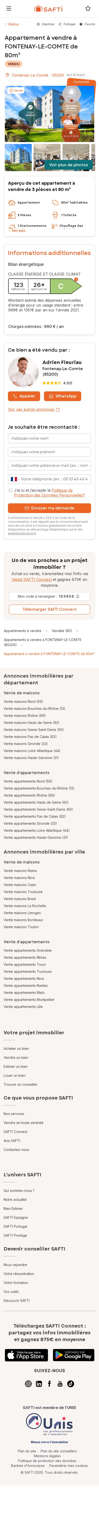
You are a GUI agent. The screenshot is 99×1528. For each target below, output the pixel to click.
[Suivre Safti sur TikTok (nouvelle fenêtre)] (70, 1384)
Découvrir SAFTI (17, 1300)
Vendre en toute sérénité (23, 1123)
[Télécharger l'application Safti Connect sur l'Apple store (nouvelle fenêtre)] (26, 1355)
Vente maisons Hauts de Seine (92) (32, 722)
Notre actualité (15, 1199)
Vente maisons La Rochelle (25, 906)
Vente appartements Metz (24, 992)
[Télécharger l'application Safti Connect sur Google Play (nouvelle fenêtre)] (73, 1355)
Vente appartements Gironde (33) (30, 823)
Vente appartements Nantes (26, 985)
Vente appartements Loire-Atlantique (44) (37, 830)
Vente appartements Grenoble (28, 950)
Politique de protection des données (47, 1461)
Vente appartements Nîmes (25, 957)
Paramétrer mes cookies (68, 1466)
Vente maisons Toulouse (23, 892)
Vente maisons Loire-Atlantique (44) (32, 751)
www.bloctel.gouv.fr (22, 533)
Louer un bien (14, 1075)
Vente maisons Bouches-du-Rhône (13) (34, 708)
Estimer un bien (16, 1066)
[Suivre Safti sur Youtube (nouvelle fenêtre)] (60, 1384)
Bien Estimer (13, 1208)
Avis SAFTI (12, 1141)
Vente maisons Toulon (21, 927)
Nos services (14, 1114)
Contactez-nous (16, 1150)
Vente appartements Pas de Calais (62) (35, 816)
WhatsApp (66, 396)
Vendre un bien (16, 1057)
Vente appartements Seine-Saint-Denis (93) (38, 809)
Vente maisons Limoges (22, 913)
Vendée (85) (62, 631)
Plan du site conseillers (59, 1451)
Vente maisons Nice (19, 878)
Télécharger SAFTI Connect (50, 609)
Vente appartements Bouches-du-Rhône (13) (39, 788)
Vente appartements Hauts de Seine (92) (36, 802)
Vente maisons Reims (20, 871)
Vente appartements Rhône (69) (29, 795)
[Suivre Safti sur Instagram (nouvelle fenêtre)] (28, 1384)
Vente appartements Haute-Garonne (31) (36, 837)
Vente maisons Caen (20, 885)
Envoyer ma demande (52, 508)
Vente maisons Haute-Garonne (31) (31, 758)
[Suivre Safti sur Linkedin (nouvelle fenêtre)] (39, 1384)
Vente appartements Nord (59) (28, 781)
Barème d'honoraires (28, 1466)
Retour (14, 24)
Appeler (27, 396)
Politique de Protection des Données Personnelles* (49, 493)
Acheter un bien (16, 1048)
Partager (70, 24)
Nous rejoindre (15, 1265)
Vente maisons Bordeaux (23, 920)
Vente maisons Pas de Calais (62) (30, 737)
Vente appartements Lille (23, 1007)
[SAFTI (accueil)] (48, 8)
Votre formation (16, 1283)
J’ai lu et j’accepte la (49, 493)
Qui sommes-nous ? (19, 1190)
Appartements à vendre (22, 631)
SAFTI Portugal (15, 1226)
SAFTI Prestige (15, 1235)
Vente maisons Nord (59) (23, 701)
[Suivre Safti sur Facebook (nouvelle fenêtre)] (49, 1384)
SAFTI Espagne (16, 1217)
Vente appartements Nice (24, 978)
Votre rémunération (19, 1274)
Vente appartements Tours (25, 964)
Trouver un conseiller (20, 1084)
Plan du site (27, 1451)
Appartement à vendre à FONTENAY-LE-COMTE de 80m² (49, 654)
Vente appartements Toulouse (28, 971)
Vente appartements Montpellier (29, 1000)
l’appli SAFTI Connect (32, 579)
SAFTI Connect (15, 1132)
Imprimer (48, 24)
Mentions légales (47, 1456)
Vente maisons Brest (20, 899)
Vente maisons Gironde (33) (26, 744)
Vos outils (11, 1292)
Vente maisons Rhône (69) (25, 715)
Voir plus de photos (68, 165)
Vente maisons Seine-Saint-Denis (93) (34, 730)
